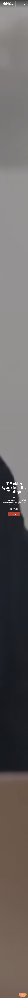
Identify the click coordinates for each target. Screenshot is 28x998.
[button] (24, 4)
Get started (14, 509)
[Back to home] (8, 4)
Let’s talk (14, 514)
